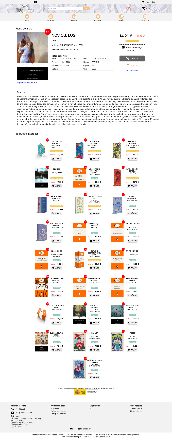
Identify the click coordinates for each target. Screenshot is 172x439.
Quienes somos (136, 408)
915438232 (20, 409)
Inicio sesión (150, 2)
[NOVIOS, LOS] (32, 56)
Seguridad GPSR (132, 70)
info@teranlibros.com (23, 413)
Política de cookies (58, 411)
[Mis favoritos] (127, 8)
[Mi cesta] (143, 8)
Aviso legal (54, 408)
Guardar (134, 65)
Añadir (133, 58)
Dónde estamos (136, 411)
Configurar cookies (58, 414)
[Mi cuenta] (142, 2)
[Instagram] (35, 2)
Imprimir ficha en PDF (27, 82)
